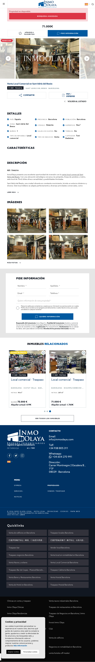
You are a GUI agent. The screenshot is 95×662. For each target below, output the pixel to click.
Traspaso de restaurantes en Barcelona (65, 607)
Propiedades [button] (53, 485)
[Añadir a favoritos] (43, 353)
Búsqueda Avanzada (47, 16)
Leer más (11, 192)
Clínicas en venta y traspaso (19, 601)
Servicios (18, 491)
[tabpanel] (67, 379)
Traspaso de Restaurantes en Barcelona (28, 513)
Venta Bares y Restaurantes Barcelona (24, 577)
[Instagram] (22, 455)
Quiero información (49, 317)
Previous (8, 58)
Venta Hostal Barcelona (60, 577)
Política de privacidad (27, 308)
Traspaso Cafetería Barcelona (62, 570)
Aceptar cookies (13, 652)
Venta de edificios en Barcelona (22, 533)
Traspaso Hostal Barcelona (61, 585)
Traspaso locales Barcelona (61, 533)
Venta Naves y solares (18, 562)
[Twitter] (16, 455)
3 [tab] (50, 411)
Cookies (64, 511)
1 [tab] (44, 411)
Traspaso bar (14, 547)
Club (51, 629)
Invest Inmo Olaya (56, 622)
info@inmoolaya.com (61, 439)
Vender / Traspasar (56, 491)
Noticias (18, 497)
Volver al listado (77, 101)
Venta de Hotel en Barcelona (21, 585)
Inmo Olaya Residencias (17, 613)
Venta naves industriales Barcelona (63, 601)
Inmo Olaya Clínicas (15, 607)
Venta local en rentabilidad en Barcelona (67, 555)
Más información (20, 645)
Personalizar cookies (30, 652)
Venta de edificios (56, 638)
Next (86, 58)
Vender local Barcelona (60, 547)
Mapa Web (75, 511)
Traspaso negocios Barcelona (21, 555)
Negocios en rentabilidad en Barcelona (65, 647)
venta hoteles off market (59, 653)
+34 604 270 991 (62, 457)
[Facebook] (9, 455)
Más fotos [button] (12, 263)
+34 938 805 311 (58, 448)
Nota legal (39, 511)
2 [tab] (47, 411)
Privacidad (52, 511)
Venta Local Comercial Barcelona (64, 562)
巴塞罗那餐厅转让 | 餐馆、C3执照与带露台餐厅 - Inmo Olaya (28, 540)
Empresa (17, 485)
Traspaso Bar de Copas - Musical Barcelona (27, 570)
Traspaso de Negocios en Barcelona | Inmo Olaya (67, 614)
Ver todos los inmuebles (47, 418)
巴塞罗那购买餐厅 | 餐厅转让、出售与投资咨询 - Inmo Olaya (69, 540)
